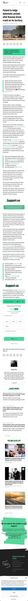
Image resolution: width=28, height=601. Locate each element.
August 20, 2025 (8, 91)
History (10, 406)
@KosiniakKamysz (13, 160)
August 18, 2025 (18, 279)
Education (5, 406)
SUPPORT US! (15, 537)
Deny (14, 592)
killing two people (7, 145)
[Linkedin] (14, 383)
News (16, 392)
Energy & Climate (11, 392)
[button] (26, 577)
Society (11, 462)
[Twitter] (12, 383)
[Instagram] (15, 383)
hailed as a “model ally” (13, 258)
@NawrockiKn (16, 263)
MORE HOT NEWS (8, 513)
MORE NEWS (7, 435)
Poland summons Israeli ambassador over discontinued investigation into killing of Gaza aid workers (14, 483)
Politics (15, 23)
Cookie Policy (13, 599)
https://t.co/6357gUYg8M (13, 276)
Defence (11, 23)
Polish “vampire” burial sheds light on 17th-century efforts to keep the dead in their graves (13, 409)
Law (17, 461)
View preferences (14, 596)
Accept (14, 589)
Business (5, 392)
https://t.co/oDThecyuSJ (13, 163)
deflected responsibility (8, 246)
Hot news (14, 461)
